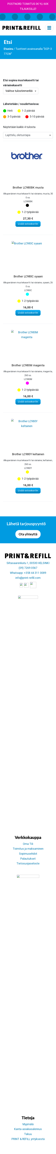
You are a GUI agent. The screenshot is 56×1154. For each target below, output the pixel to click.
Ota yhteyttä (28, 534)
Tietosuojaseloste (28, 863)
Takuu (28, 1134)
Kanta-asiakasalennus (28, 1129)
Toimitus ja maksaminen (28, 848)
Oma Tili (28, 843)
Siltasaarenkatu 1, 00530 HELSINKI (28, 563)
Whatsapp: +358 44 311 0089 (28, 572)
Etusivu (8, 48)
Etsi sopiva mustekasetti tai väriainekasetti (21, 83)
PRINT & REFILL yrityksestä (28, 1139)
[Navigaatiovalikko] (49, 28)
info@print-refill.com (28, 577)
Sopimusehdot (28, 853)
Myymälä (28, 1124)
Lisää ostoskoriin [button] (28, 224)
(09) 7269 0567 (28, 567)
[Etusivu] (21, 27)
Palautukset (28, 858)
